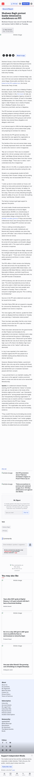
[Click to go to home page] (3, 4)
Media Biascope (6, 723)
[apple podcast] (10, 747)
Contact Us (5, 692)
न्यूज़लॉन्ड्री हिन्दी (6, 721)
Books (3, 731)
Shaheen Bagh (6, 527)
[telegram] (2, 750)
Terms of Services (7, 696)
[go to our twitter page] (6, 743)
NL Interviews (6, 727)
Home (4, 774)
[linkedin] (6, 750)
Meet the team (6, 690)
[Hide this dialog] (32, 755)
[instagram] (2, 747)
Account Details (6, 705)
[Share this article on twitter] (6, 55)
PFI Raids (5, 530)
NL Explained (6, 688)
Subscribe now (7, 767)
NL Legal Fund (6, 707)
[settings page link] (20, 4)
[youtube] (10, 743)
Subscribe (26, 3)
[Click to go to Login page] (31, 4)
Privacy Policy (6, 694)
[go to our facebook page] (2, 743)
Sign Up (26, 512)
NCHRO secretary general (10, 218)
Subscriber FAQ (6, 709)
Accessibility (6, 686)
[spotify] (10, 750)
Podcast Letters (6, 712)
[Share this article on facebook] (3, 55)
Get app (15, 3)
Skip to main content (9, 10)
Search (23, 775)
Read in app (21, 55)
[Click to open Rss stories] (6, 747)
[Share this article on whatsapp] (10, 55)
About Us (4, 685)
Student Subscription (8, 714)
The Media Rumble (7, 729)
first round (20, 94)
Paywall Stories (6, 711)
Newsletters (5, 725)
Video (10, 774)
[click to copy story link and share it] (13, 55)
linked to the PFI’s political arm (11, 83)
